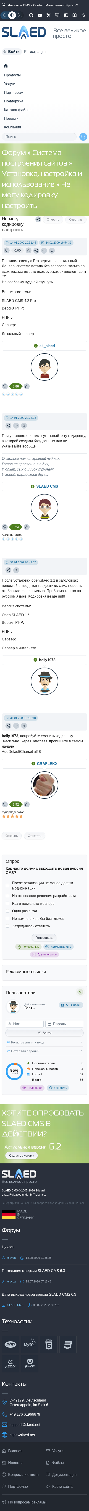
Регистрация (35, 52)
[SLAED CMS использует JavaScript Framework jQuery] (10, 1363)
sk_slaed (47, 346)
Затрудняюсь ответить (31, 926)
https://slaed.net (22, 1435)
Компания (12, 127)
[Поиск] (83, 137)
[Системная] (12, 15)
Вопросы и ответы (23, 1475)
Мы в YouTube (40, 15)
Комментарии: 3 (61, 946)
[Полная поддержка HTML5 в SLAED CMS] (49, 1344)
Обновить (60, 1088)
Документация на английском (75, 15)
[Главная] (6, 66)
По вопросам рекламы (27, 1502)
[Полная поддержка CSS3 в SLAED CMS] (68, 1344)
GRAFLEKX (47, 764)
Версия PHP (12, 308)
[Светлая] (4, 15)
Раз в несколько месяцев (33, 903)
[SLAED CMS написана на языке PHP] (10, 1344)
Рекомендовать (83, 15)
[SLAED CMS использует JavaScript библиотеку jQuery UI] (29, 1363)
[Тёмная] (20, 15)
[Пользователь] (44, 251)
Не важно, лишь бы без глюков (38, 919)
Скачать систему (21, 1155)
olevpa (11, 1257)
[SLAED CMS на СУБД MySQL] (29, 1344)
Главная (15, 1451)
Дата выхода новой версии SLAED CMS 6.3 (39, 1294)
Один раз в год (24, 911)
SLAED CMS (47, 486)
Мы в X (48, 15)
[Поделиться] (38, 219)
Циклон (8, 1247)
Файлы (58, 1463)
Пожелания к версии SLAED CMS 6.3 (33, 1271)
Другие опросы (47, 954)
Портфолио (18, 1486)
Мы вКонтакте (57, 15)
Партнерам (13, 92)
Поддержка (13, 101)
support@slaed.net (25, 1425)
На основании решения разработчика (44, 896)
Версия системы (16, 292)
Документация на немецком (66, 15)
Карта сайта (62, 1486)
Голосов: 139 (31, 946)
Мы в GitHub (31, 15)
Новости (11, 118)
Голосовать (44, 937)
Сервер (8, 325)
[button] (12, 51)
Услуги (9, 84)
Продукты (12, 75)
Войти (47, 1033)
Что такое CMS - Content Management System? (42, 5)
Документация (64, 1475)
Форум (14, 153)
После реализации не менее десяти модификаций (42, 885)
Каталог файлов (17, 110)
